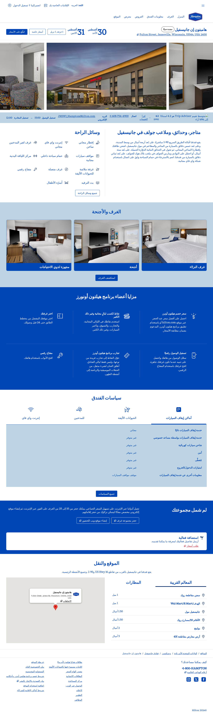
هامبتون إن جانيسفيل (131, 653)
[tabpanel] (106, 456)
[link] (119, 116)
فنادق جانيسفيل (151, 653)
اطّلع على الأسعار (15, 31)
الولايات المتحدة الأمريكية (185, 653)
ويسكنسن (166, 653)
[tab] (178, 414)
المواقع (203, 653)
